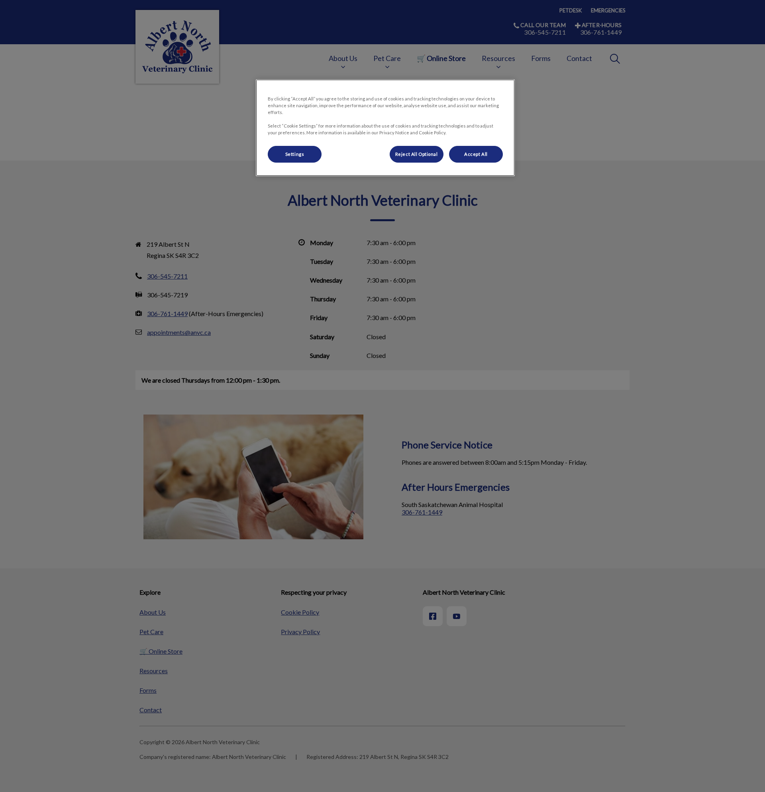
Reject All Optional (416, 154)
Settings (294, 154)
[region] (385, 127)
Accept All (476, 154)
